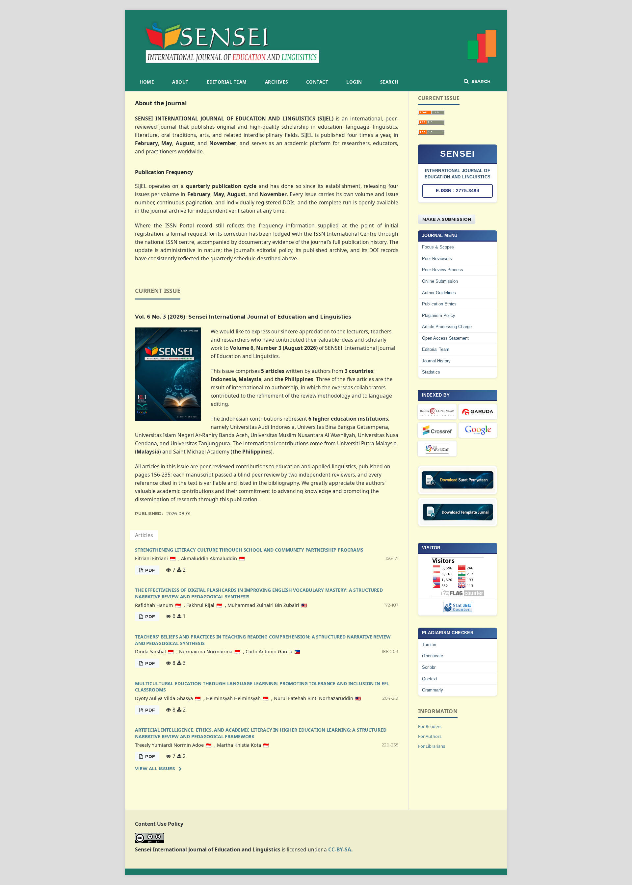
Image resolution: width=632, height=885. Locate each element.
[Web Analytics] (457, 607)
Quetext (429, 678)
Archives (276, 82)
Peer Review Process (442, 269)
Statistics (431, 372)
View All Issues (155, 768)
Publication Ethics (439, 303)
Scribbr (428, 667)
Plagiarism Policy (438, 315)
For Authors (429, 736)
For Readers (429, 726)
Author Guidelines (439, 292)
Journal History (436, 360)
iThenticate (432, 655)
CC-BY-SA (339, 849)
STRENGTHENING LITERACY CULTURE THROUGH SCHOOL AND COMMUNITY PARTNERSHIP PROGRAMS (249, 550)
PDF (149, 570)
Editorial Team (227, 82)
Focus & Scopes (438, 247)
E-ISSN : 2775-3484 (457, 190)
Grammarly (432, 690)
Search (389, 82)
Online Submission (440, 281)
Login (354, 82)
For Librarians (431, 746)
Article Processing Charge (447, 326)
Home (147, 82)
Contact (317, 82)
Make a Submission (446, 219)
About (180, 82)
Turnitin (429, 644)
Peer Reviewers (437, 258)
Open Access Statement (445, 338)
